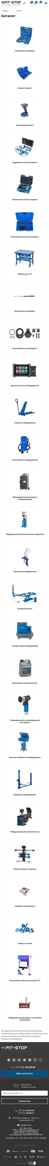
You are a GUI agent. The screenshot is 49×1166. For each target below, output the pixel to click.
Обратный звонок (24, 1073)
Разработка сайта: (21, 1163)
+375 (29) (26, 1110)
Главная (5, 11)
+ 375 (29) (24, 1067)
